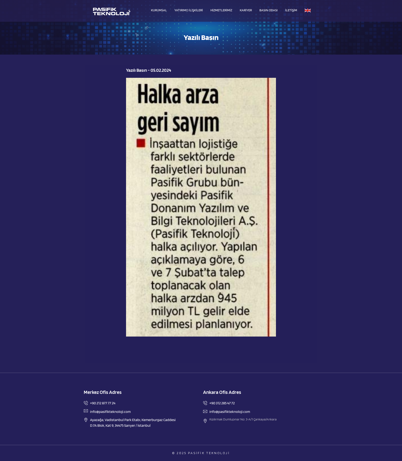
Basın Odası (268, 10)
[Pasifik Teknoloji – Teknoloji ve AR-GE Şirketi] (111, 11)
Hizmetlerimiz (221, 10)
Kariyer (246, 10)
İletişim (291, 10)
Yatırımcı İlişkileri (188, 10)
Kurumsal (159, 10)
